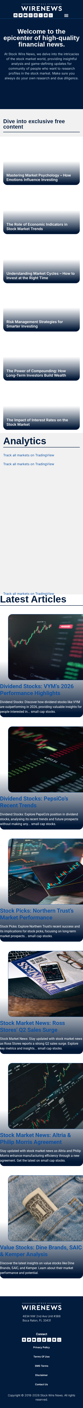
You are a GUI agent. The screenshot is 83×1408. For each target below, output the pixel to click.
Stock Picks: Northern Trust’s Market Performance (37, 914)
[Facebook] (15, 15)
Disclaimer (41, 1375)
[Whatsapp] (51, 15)
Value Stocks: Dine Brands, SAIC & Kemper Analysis (41, 1250)
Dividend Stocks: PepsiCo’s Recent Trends (34, 802)
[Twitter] (21, 15)
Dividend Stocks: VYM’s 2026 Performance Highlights (37, 689)
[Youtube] (26, 15)
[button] (66, 15)
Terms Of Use (41, 1356)
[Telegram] (46, 15)
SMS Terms (41, 1365)
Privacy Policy (41, 1347)
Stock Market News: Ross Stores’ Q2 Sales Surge (32, 1026)
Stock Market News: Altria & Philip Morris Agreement (35, 1138)
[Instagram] (31, 15)
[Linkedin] (36, 15)
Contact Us (41, 1384)
